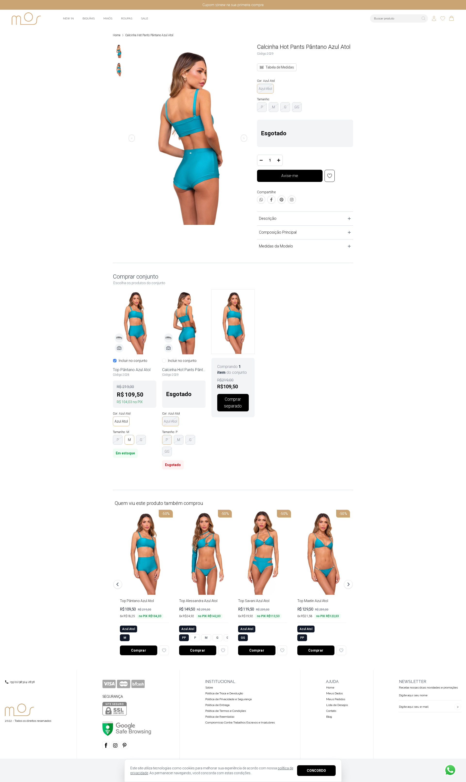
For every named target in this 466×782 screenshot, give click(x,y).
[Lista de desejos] (443, 18)
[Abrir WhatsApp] (450, 770)
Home (116, 35)
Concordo (316, 771)
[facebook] (106, 745)
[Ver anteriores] (118, 584)
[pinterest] (124, 745)
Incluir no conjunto (133, 361)
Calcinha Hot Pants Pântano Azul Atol (149, 35)
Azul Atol (265, 89)
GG (296, 107)
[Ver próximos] (347, 584)
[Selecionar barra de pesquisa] (423, 18)
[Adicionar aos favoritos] (164, 650)
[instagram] (115, 745)
